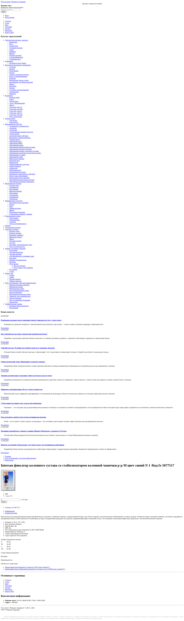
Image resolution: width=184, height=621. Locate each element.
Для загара (13, 120)
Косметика (9, 96)
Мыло (11, 239)
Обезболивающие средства (19, 164)
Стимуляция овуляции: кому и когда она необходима (21, 403)
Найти (4, 12)
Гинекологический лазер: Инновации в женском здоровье (23, 362)
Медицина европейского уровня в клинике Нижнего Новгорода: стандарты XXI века (33, 431)
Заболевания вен (15, 141)
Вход (7, 15)
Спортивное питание (13, 227)
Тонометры (13, 199)
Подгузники (13, 264)
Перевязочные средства (13, 201)
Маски (11, 84)
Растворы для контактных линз (20, 245)
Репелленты (13, 122)
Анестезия (13, 130)
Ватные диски (14, 231)
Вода (11, 44)
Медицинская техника (13, 183)
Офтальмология (15, 170)
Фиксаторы (13, 302)
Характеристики (11, 513)
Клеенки (12, 78)
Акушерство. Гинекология (19, 126)
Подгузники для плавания (23, 268)
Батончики (13, 42)
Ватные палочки (15, 233)
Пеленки (12, 262)
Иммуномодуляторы (16, 159)
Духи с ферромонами (17, 103)
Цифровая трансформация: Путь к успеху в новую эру (22, 389)
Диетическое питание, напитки (16, 40)
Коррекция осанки (16, 287)
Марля (11, 210)
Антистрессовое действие (18, 136)
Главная (8, 21)
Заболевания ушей (16, 157)
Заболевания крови (16, 145)
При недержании (15, 292)
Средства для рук (15, 113)
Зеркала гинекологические (19, 75)
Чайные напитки (15, 281)
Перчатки (12, 86)
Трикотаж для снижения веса (19, 296)
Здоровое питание (16, 48)
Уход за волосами (15, 117)
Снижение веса (15, 59)
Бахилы (12, 69)
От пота (12, 243)
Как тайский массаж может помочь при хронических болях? (24, 334)
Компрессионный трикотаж (19, 285)
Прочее (12, 88)
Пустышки (13, 269)
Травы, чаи (9, 273)
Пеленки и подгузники (17, 63)
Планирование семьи (13, 216)
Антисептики (14, 134)
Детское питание (15, 254)
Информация (10, 511)
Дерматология (14, 139)
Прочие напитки (15, 55)
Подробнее (5, 328)
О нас (7, 23)
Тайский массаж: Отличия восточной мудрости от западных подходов (28, 348)
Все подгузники (19, 266)
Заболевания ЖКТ (16, 143)
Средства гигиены (12, 229)
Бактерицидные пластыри (18, 203)
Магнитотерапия (15, 191)
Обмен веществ (15, 166)
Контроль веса (14, 161)
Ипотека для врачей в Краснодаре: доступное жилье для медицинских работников (32, 445)
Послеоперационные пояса (19, 290)
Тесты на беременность (17, 224)
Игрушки (12, 258)
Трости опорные (15, 298)
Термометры (13, 197)
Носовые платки (15, 241)
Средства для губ (15, 107)
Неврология (13, 162)
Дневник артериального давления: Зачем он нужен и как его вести (26, 376)
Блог (7, 25)
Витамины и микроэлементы (20, 138)
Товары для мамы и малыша (15, 248)
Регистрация (9, 17)
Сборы (11, 275)
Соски (11, 271)
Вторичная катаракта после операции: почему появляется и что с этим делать (31, 320)
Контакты (8, 31)
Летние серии (10, 118)
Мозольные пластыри (17, 212)
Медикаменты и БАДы (13, 124)
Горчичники (13, 71)
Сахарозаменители (16, 57)
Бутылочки (13, 250)
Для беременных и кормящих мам (21, 256)
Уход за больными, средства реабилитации (20, 283)
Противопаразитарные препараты (21, 182)
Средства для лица (16, 109)
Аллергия (12, 128)
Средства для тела (15, 115)
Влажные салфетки (16, 235)
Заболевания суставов (17, 155)
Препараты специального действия (22, 174)
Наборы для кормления (17, 260)
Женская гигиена (15, 237)
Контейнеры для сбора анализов (21, 82)
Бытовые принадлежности (19, 306)
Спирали (12, 222)
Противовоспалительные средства (21, 180)
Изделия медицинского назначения (18, 65)
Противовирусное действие (19, 178)
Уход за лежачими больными (19, 300)
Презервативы (14, 220)
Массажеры (13, 193)
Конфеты (12, 52)
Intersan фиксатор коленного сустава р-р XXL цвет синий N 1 (27, 567)
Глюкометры (14, 187)
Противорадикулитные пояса (20, 294)
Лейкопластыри (15, 208)
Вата (11, 206)
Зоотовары (9, 61)
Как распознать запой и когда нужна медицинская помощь (23, 417)
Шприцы (12, 94)
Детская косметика (16, 252)
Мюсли (12, 53)
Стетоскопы (13, 195)
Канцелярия (13, 308)
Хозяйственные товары (13, 304)
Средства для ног (15, 111)
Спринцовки (14, 92)
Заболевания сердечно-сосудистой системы (25, 153)
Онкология (13, 168)
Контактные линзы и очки (19, 80)
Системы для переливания (19, 90)
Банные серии (14, 97)
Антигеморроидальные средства (21, 132)
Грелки (11, 73)
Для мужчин (13, 101)
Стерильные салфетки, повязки (20, 214)
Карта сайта (9, 32)
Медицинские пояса (16, 289)
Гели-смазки (13, 218)
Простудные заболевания (18, 176)
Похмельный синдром (17, 172)
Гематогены (13, 46)
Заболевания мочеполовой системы (22, 147)
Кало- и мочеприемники (18, 76)
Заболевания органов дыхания (20, 149)
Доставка (8, 27)
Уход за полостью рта (17, 247)
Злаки (11, 50)
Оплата (7, 29)
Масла (11, 105)
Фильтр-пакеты (15, 279)
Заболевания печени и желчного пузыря (24, 151)
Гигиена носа (14, 185)
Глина (11, 99)
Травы (11, 277)
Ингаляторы (13, 189)
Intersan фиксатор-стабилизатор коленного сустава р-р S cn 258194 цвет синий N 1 (35, 569)
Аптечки (12, 67)
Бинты (11, 204)
